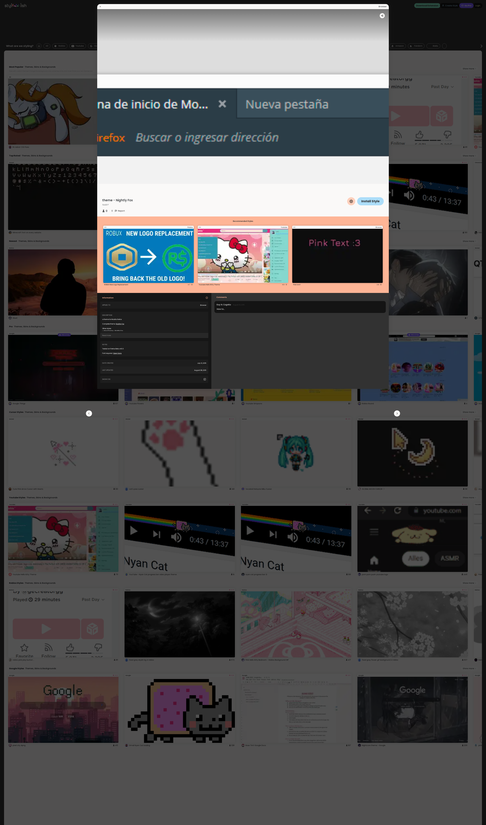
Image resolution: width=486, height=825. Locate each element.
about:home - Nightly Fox (113, 331)
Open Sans (117, 353)
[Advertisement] (10, 413)
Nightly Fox (120, 324)
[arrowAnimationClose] (89, 413)
